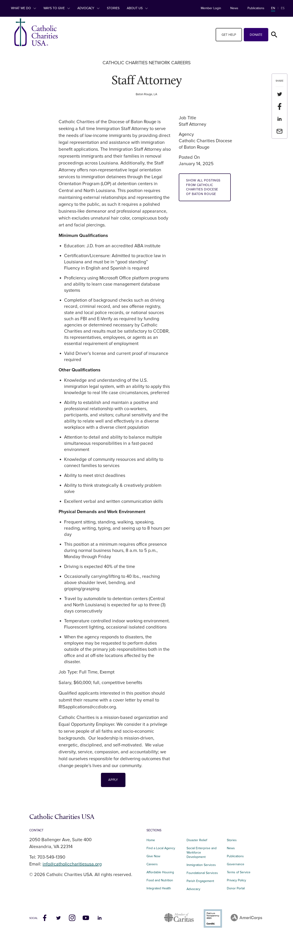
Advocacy (86, 8)
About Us (135, 8)
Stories (113, 8)
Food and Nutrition (159, 880)
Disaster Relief (197, 840)
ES (283, 8)
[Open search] (274, 35)
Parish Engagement (200, 881)
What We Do (21, 8)
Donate (256, 35)
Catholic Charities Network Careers (147, 63)
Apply (113, 780)
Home (150, 840)
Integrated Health (158, 888)
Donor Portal (236, 888)
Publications (255, 8)
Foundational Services (202, 873)
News (234, 8)
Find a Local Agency (160, 848)
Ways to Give (54, 8)
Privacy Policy (236, 880)
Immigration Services (201, 865)
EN (273, 8)
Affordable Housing (160, 872)
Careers (152, 864)
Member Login (211, 8)
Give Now (153, 856)
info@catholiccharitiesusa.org (72, 864)
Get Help (229, 35)
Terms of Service (238, 872)
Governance (235, 864)
